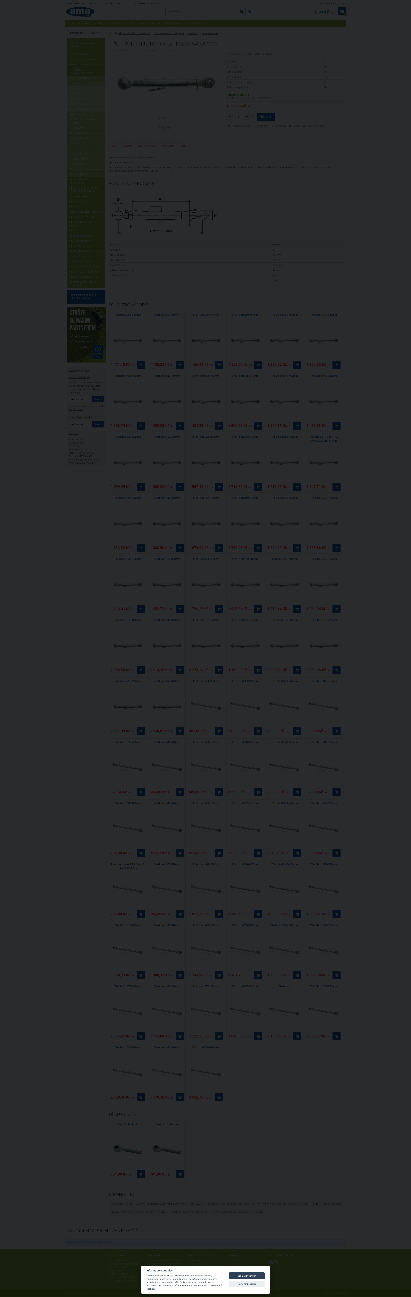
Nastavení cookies (247, 1283)
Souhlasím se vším (247, 1275)
